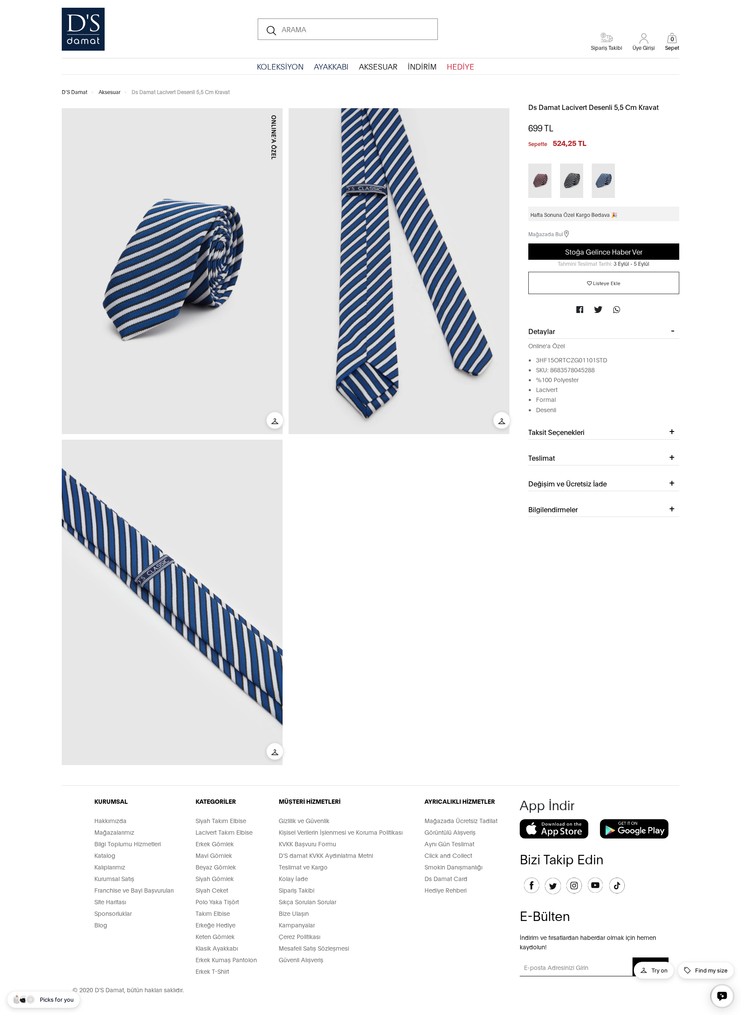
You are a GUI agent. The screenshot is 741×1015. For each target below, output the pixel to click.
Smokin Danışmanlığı (453, 867)
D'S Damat (74, 91)
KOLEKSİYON (280, 66)
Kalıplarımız (109, 867)
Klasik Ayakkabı (217, 948)
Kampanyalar (297, 925)
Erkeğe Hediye (215, 925)
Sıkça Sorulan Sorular (307, 901)
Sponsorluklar (113, 913)
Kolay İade (293, 878)
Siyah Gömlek (215, 878)
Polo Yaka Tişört (217, 901)
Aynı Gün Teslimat (449, 843)
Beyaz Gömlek (216, 867)
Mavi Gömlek (214, 855)
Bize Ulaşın (294, 913)
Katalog (104, 855)
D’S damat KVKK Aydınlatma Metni (326, 855)
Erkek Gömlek (215, 843)
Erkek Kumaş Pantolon (226, 959)
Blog (100, 925)
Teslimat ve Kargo (303, 867)
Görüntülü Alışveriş (450, 832)
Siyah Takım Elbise (221, 820)
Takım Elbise (213, 913)
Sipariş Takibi (296, 890)
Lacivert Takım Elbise (224, 832)
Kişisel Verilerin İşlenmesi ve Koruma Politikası (341, 832)
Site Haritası (110, 901)
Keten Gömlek (215, 936)
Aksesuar (109, 91)
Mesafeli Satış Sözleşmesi (314, 948)
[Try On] (274, 420)
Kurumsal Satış (114, 878)
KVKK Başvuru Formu (307, 843)
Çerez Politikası (299, 936)
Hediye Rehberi (446, 890)
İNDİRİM (422, 66)
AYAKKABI (331, 66)
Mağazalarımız (114, 832)
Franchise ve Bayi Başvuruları (134, 890)
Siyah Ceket (212, 890)
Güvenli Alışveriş (301, 959)
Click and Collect (448, 855)
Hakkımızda (110, 820)
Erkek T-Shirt (212, 971)
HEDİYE (460, 66)
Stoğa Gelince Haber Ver (603, 251)
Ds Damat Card (446, 878)
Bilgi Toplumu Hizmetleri (127, 843)
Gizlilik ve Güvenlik (304, 820)
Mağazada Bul (545, 234)
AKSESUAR (378, 66)
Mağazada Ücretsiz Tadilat (461, 820)
